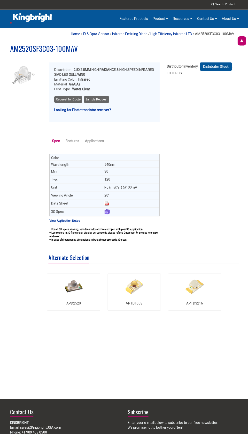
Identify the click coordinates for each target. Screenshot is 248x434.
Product (159, 19)
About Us (229, 19)
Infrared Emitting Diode (129, 34)
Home (75, 34)
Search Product (224, 4)
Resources (181, 19)
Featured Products (134, 19)
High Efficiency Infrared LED (171, 34)
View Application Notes (64, 220)
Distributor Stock (216, 67)
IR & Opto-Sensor (96, 34)
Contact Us (206, 19)
